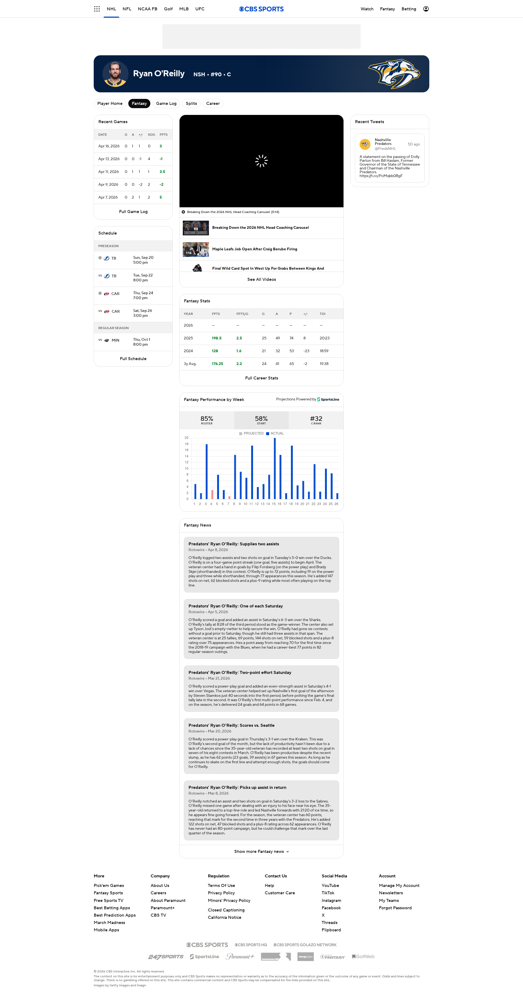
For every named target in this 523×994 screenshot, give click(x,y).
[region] (261, 161)
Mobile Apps (106, 930)
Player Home (110, 103)
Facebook (331, 908)
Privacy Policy (221, 893)
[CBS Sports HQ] (251, 944)
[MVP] (305, 954)
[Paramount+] (240, 955)
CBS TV (158, 915)
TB (113, 258)
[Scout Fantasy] (332, 956)
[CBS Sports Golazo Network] (305, 944)
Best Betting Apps (112, 908)
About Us (160, 885)
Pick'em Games (109, 885)
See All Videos (261, 279)
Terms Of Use (221, 885)
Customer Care (280, 893)
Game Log (166, 103)
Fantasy (139, 103)
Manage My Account (399, 885)
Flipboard (331, 930)
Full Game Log (133, 211)
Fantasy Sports (108, 893)
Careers (158, 893)
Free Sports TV (108, 900)
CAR (115, 293)
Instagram (331, 900)
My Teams (389, 900)
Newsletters (391, 893)
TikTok (328, 893)
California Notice (224, 917)
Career (213, 103)
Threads (329, 922)
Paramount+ (163, 908)
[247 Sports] (166, 955)
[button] (97, 9)
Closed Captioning (226, 910)
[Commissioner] (276, 954)
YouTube (330, 885)
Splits (191, 103)
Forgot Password (395, 908)
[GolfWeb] (363, 956)
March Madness (109, 922)
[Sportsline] (204, 956)
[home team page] (106, 258)
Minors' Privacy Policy (229, 900)
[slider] (261, 191)
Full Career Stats (261, 378)
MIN (115, 340)
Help (269, 885)
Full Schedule (133, 358)
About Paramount (168, 900)
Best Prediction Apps (115, 915)
